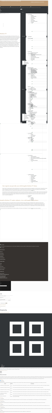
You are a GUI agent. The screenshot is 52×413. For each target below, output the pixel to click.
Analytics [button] (1, 403)
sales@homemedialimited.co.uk (4, 274)
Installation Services (6, 24)
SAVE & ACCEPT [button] (2, 412)
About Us (1, 251)
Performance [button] (2, 400)
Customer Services (2, 259)
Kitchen (5, 25)
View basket (7, 312)
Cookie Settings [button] (2, 370)
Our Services (2, 253)
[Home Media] (20, 7)
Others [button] (1, 409)
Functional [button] (1, 397)
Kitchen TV (5, 26)
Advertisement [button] (2, 406)
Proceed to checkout (3, 312)
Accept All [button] (5, 370)
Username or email (3, 295)
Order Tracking (2, 269)
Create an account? (2, 306)
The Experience (2, 257)
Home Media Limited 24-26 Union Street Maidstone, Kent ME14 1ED (3, 277)
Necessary (2, 380)
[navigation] (26, 310)
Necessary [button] (1, 379)
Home (4, 23)
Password (1, 297)
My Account (1, 266)
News (1, 264)
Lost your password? (3, 304)
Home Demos (2, 254)
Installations (1, 256)
